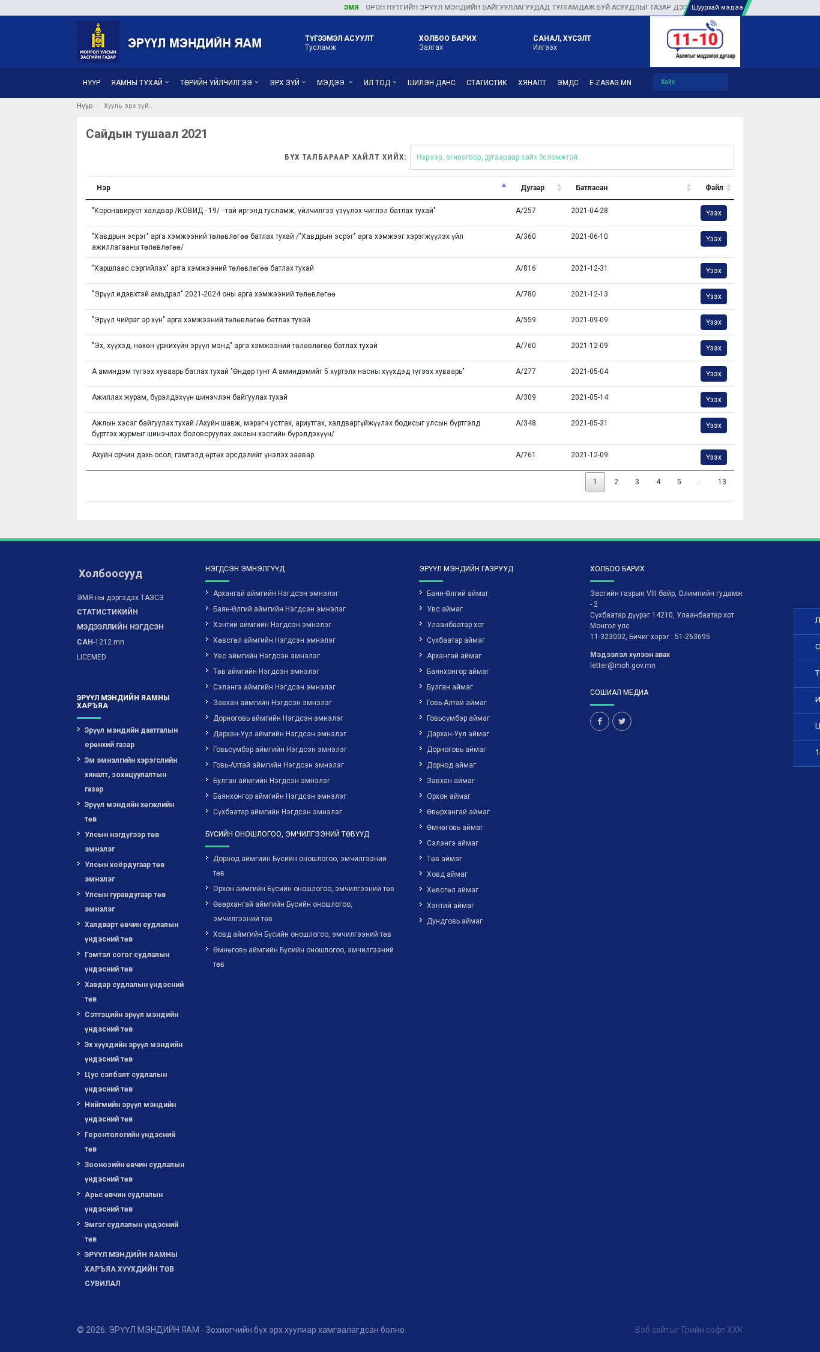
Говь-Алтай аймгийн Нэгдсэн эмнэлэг (278, 765)
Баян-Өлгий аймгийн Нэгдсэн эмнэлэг (279, 609)
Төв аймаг (444, 859)
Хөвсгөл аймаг (452, 890)
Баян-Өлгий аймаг (458, 593)
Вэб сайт (652, 1330)
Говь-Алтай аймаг (457, 703)
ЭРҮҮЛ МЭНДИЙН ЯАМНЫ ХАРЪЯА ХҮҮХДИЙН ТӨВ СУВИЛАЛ (131, 1269)
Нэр (103, 188)
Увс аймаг (445, 609)
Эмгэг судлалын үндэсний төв (131, 1232)
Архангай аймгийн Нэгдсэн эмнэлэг (276, 593)
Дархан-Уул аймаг (458, 734)
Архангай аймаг (454, 656)
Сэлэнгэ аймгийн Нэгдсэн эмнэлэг (274, 687)
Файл (714, 188)
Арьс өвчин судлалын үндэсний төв (124, 1202)
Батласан (591, 188)
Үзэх (714, 213)
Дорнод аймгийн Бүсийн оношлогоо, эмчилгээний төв (300, 866)
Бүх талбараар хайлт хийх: (345, 156)
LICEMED (91, 657)
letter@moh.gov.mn (623, 665)
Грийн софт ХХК (712, 1330)
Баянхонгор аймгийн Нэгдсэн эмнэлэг (279, 796)
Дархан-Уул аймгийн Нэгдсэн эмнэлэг (279, 734)
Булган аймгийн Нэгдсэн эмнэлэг (271, 781)
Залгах (448, 42)
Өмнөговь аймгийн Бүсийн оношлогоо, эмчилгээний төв (303, 957)
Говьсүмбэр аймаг (458, 718)
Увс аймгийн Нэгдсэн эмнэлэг (266, 656)
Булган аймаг (450, 687)
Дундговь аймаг (455, 921)
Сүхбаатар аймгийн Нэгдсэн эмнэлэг (277, 812)
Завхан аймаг (451, 781)
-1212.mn (120, 627)
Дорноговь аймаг (456, 749)
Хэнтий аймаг (450, 905)
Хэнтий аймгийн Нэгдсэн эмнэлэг (272, 624)
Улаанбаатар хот (455, 624)
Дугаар (532, 188)
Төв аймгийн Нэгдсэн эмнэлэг (266, 671)
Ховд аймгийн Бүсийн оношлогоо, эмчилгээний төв (302, 934)
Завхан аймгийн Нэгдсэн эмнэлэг (272, 703)
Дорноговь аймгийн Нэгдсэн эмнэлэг (278, 718)
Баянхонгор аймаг (458, 671)
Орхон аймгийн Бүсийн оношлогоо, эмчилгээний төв (303, 889)
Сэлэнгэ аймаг (452, 843)
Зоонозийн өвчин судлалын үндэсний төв (134, 1172)
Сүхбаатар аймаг (456, 640)
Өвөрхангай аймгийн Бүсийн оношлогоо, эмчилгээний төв (282, 911)
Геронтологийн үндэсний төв (130, 1142)
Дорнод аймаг (451, 765)
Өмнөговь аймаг (455, 827)
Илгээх (562, 42)
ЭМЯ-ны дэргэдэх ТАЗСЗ (120, 597)
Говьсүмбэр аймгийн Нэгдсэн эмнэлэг (280, 749)
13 (722, 482)
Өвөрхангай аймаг (458, 812)
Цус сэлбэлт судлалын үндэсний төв (126, 1082)
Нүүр (85, 106)
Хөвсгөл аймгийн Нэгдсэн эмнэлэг (274, 640)
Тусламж (339, 42)
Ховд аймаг (447, 874)
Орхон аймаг (449, 796)
